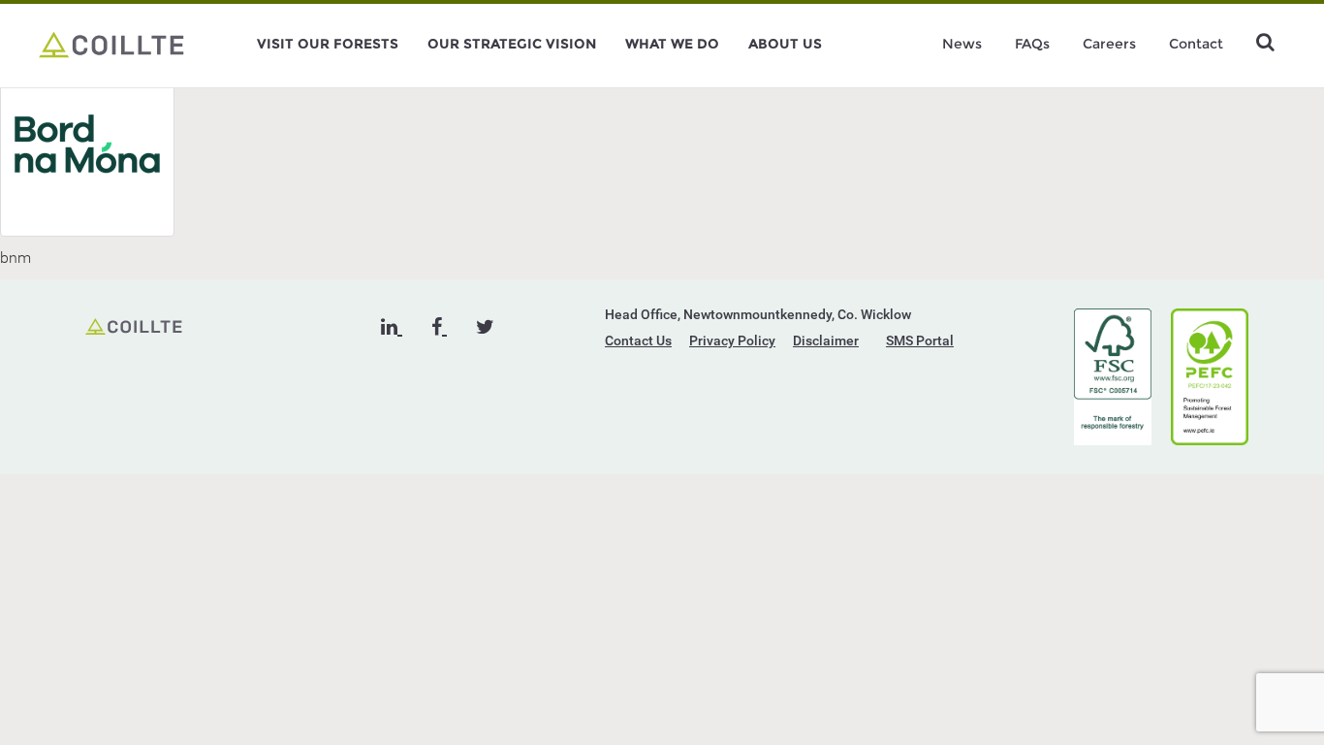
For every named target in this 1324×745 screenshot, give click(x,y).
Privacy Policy (732, 340)
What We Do (672, 43)
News (962, 43)
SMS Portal (920, 340)
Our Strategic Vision (511, 43)
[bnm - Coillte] (111, 43)
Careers (1109, 43)
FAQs (1032, 43)
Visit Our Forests (327, 43)
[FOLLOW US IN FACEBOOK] (439, 327)
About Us (785, 43)
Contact (1196, 43)
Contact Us (638, 340)
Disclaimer (826, 340)
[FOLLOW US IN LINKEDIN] (391, 327)
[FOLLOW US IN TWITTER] (485, 327)
